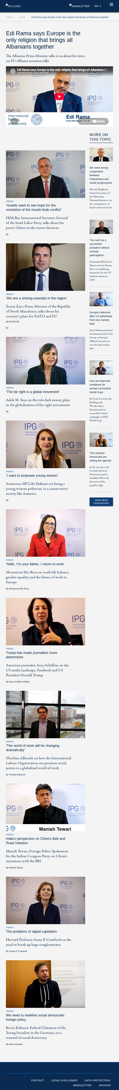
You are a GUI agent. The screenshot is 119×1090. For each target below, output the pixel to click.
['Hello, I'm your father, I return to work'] (45, 533)
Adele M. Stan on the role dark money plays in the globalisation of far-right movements (38, 402)
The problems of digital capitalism (31, 931)
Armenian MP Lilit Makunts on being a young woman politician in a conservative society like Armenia (37, 488)
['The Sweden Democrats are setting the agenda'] (101, 442)
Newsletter (82, 1085)
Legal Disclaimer (64, 1080)
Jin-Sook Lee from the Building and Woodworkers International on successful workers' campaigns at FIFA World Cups (101, 409)
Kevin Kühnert (15, 1044)
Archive (105, 1085)
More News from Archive (101, 501)
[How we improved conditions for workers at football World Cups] (101, 370)
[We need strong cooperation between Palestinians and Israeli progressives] (101, 156)
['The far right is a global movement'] (45, 360)
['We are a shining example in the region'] (45, 267)
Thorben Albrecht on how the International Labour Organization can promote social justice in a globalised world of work (38, 763)
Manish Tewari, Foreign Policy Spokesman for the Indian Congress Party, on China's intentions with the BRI (37, 856)
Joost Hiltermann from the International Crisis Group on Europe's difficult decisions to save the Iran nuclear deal (101, 339)
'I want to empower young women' (32, 475)
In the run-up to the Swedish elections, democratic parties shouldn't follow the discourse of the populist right (99, 476)
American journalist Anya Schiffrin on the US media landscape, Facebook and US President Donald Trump (37, 670)
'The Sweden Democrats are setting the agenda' (100, 457)
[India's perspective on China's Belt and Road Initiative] (45, 807)
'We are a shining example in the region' (36, 298)
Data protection (97, 1080)
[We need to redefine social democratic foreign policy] (45, 984)
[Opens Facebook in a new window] (45, 138)
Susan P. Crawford (18, 951)
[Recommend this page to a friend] (45, 144)
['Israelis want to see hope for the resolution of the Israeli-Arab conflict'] (45, 174)
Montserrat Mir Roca (19, 588)
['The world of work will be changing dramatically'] (45, 714)
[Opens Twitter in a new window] (45, 131)
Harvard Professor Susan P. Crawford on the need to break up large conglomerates (38, 942)
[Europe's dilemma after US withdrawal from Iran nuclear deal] (101, 301)
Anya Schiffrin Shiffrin (19, 681)
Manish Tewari (16, 867)
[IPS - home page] (13, 5)
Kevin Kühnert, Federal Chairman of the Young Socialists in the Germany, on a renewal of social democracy (36, 1032)
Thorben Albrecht (17, 774)
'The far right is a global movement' (33, 392)
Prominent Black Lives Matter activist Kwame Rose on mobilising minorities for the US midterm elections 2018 (101, 271)
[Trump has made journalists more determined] (45, 621)
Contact (37, 1080)
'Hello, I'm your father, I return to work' (35, 564)
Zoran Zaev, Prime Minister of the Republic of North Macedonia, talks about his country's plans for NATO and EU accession (38, 314)
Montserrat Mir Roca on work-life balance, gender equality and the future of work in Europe (37, 577)
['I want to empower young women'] (45, 444)
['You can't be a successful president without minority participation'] (101, 229)
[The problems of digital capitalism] (45, 900)
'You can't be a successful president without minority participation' (99, 248)
